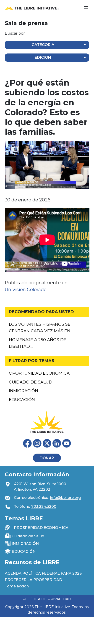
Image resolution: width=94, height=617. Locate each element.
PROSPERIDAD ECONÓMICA (41, 528)
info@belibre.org (65, 497)
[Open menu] (86, 8)
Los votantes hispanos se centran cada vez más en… (41, 327)
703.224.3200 (43, 506)
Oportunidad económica (39, 373)
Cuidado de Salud (30, 382)
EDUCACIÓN (24, 551)
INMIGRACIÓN (25, 543)
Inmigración (23, 390)
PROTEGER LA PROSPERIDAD (33, 580)
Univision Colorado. (26, 289)
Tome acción (17, 586)
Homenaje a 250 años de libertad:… (37, 343)
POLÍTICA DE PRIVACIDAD (47, 599)
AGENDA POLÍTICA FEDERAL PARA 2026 (43, 573)
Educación (22, 399)
